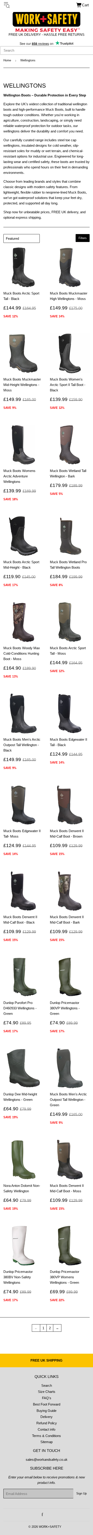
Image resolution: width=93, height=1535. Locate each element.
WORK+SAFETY (50, 1526)
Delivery (46, 1417)
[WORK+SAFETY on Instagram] (47, 1515)
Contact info (46, 1429)
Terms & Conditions (46, 1436)
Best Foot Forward (46, 1404)
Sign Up (81, 1493)
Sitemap (46, 1442)
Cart (85, 5)
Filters (83, 238)
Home (7, 60)
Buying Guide (46, 1411)
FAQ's (46, 1398)
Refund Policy (46, 1423)
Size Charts (46, 1392)
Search (46, 1385)
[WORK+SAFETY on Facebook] (42, 1515)
